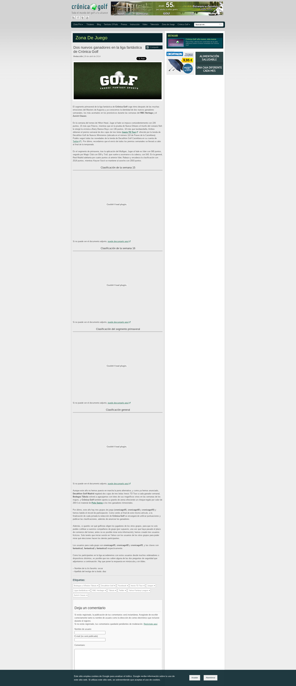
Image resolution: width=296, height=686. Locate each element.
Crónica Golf (183, 24)
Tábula (111, 590)
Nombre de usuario (82, 629)
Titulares (90, 24)
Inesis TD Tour (137, 586)
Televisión (154, 24)
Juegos (150, 586)
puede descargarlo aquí (118, 241)
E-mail (86, 636)
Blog (99, 24)
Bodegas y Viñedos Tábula (85, 586)
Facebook (79, 17)
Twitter (83, 17)
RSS (73, 17)
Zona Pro (77, 24)
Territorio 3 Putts (111, 24)
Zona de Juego (168, 24)
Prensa (124, 24)
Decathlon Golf (107, 586)
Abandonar (210, 678)
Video (144, 24)
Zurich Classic (80, 595)
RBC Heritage (98, 590)
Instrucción (135, 24)
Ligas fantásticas (81, 590)
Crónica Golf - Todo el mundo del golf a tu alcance (92, 9)
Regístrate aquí (150, 624)
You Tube (88, 17)
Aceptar (194, 678)
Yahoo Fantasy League (138, 590)
